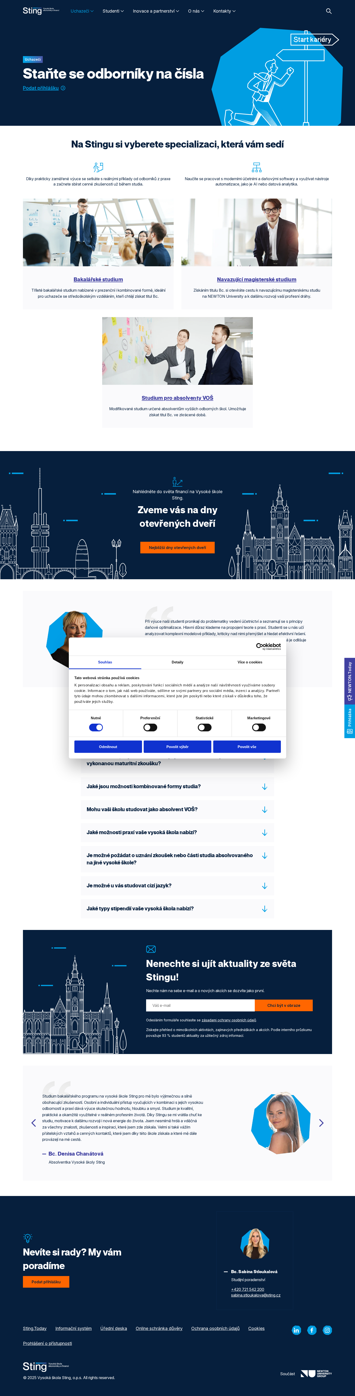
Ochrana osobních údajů (215, 1328)
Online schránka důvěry (159, 1328)
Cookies (256, 1328)
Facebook (312, 1330)
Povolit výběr (177, 747)
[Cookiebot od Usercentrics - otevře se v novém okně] (260, 646)
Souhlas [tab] (105, 662)
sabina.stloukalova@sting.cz (256, 1295)
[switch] (150, 727)
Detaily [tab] (178, 662)
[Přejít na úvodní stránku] (41, 11)
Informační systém (73, 1328)
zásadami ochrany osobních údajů (229, 1020)
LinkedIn (296, 1330)
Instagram (327, 1330)
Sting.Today (35, 1328)
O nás (194, 11)
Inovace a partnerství (154, 11)
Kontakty (222, 11)
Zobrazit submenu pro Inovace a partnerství (177, 11)
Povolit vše (247, 747)
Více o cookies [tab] (250, 662)
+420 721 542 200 (247, 1289)
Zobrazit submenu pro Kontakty (234, 11)
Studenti (111, 11)
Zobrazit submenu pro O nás (203, 11)
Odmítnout (108, 747)
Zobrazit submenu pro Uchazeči (92, 11)
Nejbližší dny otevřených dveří (177, 547)
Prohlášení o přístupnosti (47, 1343)
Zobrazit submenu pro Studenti (122, 11)
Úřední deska (113, 1328)
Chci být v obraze (283, 1005)
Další (321, 1123)
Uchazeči (80, 11)
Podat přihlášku (41, 88)
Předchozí (33, 1123)
